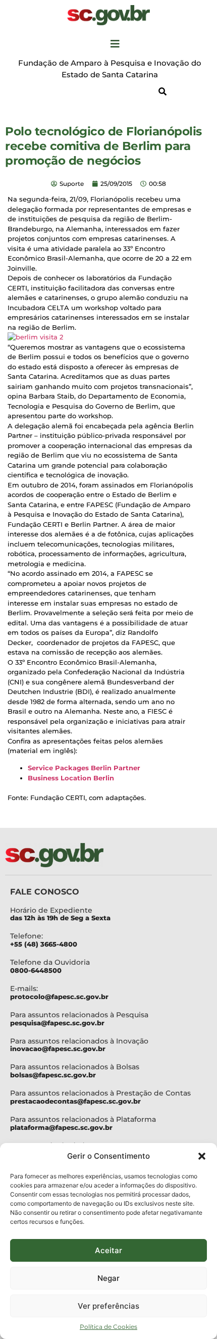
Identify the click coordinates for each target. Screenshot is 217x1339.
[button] (202, 1156)
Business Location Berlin (71, 778)
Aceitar (108, 1250)
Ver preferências (108, 1306)
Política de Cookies (108, 1326)
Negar (108, 1278)
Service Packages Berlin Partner (84, 768)
